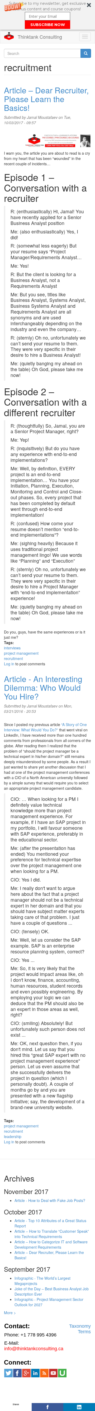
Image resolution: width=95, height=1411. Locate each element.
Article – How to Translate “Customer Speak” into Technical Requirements (52, 1233)
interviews (12, 647)
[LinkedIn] (79, 1407)
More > (10, 1312)
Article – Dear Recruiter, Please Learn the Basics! (46, 98)
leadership (12, 1136)
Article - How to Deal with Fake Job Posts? (50, 1200)
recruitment (13, 658)
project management (21, 653)
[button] (47, 15)
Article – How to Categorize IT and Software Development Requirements (51, 1244)
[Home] (9, 36)
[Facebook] (47, 1407)
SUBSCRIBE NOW (47, 24)
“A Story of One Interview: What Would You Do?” (45, 727)
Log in (9, 663)
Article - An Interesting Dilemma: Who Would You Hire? (43, 687)
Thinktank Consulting (40, 36)
